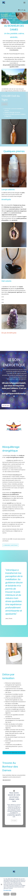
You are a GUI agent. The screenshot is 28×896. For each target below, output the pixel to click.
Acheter (4, 104)
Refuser (13, 894)
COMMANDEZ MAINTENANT (10, 545)
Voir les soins (5, 405)
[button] (23, 10)
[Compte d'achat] (25, 10)
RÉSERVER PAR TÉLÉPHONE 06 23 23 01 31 (14, 753)
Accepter (14, 820)
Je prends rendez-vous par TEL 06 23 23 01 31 (14, 19)
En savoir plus (7, 890)
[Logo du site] (3, 2)
